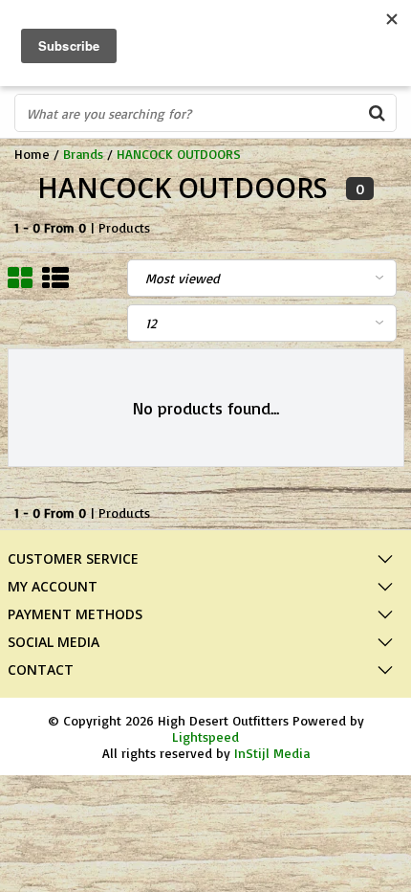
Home (32, 153)
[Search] (376, 113)
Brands (83, 153)
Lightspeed (205, 736)
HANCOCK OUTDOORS (179, 153)
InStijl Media (272, 753)
